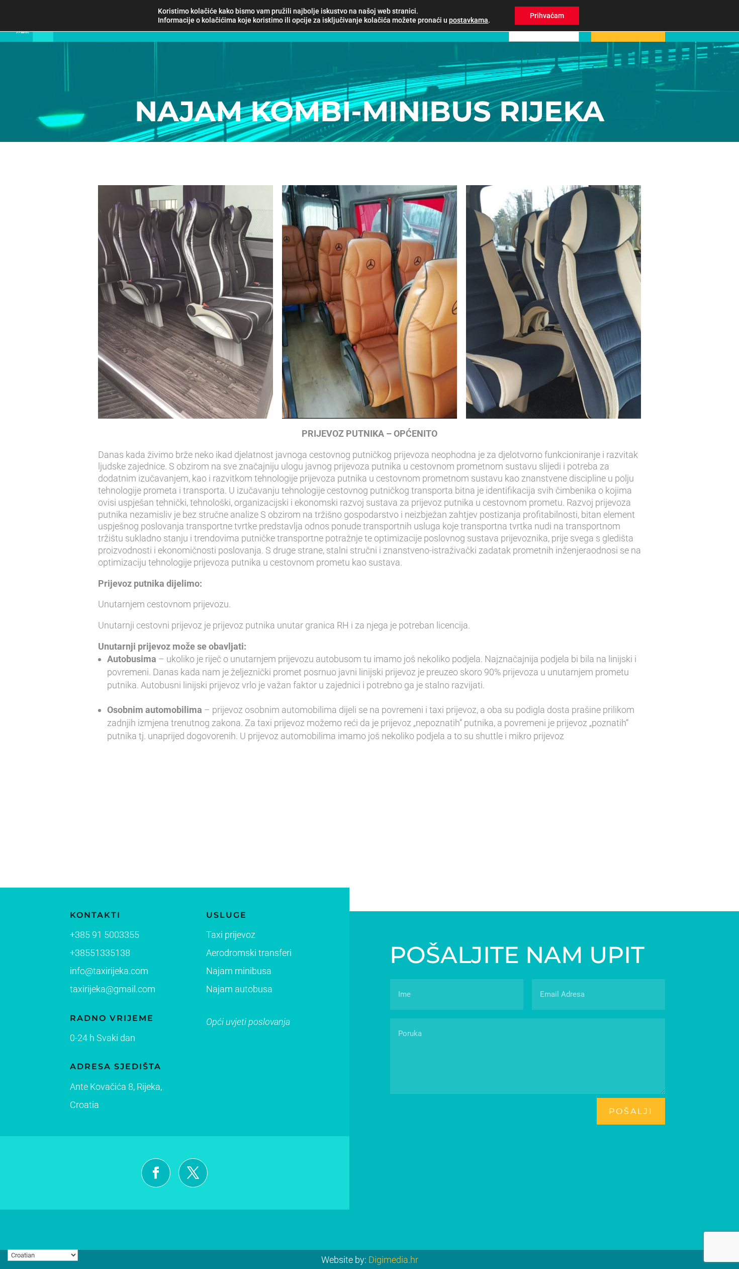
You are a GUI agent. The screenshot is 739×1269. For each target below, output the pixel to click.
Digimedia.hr (393, 1259)
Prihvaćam (547, 16)
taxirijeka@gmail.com (112, 989)
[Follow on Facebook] (155, 1172)
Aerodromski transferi (249, 952)
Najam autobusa (239, 989)
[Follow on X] (193, 1172)
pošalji (631, 1111)
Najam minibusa (238, 971)
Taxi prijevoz (230, 934)
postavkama (468, 20)
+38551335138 (100, 952)
